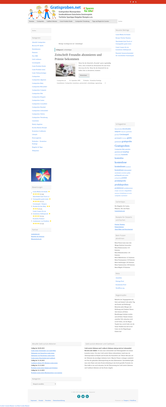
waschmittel (124, 195)
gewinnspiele (118, 138)
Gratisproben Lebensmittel (40, 110)
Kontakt (41, 400)
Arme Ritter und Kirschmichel (124, 229)
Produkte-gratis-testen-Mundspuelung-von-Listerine (46, 373)
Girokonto (124, 138)
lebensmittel (127, 170)
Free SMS (35, 56)
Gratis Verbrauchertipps (39, 73)
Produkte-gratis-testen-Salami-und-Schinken (44, 368)
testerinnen (117, 193)
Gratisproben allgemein (39, 80)
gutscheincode (118, 152)
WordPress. (133, 400)
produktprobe (120, 181)
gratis (129, 138)
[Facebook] (130, 1)
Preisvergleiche (36, 138)
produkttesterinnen (128, 188)
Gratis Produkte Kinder (39, 66)
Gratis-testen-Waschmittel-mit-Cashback (43, 358)
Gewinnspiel (124, 134)
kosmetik (124, 154)
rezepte (116, 190)
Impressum (34, 400)
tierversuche (129, 193)
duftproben (123, 131)
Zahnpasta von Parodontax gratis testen (43, 355)
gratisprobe (127, 141)
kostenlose (121, 162)
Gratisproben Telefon (38, 114)
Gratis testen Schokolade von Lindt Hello (43, 350)
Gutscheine (35, 121)
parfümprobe (118, 175)
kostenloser (128, 166)
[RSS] (136, 1)
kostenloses (76, 83)
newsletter (124, 173)
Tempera (126, 400)
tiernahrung (123, 193)
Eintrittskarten (36, 49)
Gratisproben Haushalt (39, 107)
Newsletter (48, 400)
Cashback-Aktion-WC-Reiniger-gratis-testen (44, 363)
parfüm (128, 173)
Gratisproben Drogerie (39, 97)
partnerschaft (83, 83)
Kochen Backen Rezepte (39, 127)
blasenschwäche (118, 129)
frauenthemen (60, 83)
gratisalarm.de (35, 234)
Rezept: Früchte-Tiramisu (123, 38)
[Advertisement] (77, 35)
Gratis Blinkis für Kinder (40, 191)
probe (123, 175)
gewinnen (117, 134)
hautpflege (126, 152)
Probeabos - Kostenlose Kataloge (92, 80)
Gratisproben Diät (37, 93)
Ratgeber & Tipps (37, 147)
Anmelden (119, 278)
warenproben (118, 195)
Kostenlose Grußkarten (39, 131)
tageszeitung (98, 83)
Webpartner (35, 150)
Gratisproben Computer (39, 90)
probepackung (118, 178)
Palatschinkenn (119, 227)
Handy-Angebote (37, 124)
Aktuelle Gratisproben (38, 42)
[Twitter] (133, 1)
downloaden (126, 129)
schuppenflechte (128, 190)
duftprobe (118, 131)
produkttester (119, 188)
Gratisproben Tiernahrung (40, 117)
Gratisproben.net (61, 80)
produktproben (121, 184)
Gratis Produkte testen (38, 69)
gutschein (127, 149)
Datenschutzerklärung (59, 400)
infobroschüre (118, 154)
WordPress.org (120, 288)
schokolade (121, 190)
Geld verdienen (36, 59)
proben (126, 175)
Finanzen (35, 52)
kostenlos (119, 158)
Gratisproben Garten (38, 100)
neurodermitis (118, 173)
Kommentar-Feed (121, 284)
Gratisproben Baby (37, 83)
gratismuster (118, 141)
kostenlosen (120, 166)
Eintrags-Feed (120, 281)
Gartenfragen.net (120, 211)
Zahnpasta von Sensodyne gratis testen (42, 353)
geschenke (129, 131)
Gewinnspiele (36, 63)
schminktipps (91, 83)
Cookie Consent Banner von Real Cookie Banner (14, 406)
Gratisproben (68, 83)
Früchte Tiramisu (120, 224)
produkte (124, 178)
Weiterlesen (83, 75)
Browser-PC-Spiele (37, 45)
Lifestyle (34, 134)
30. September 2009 (74, 80)
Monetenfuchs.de (36, 239)
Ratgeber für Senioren (37, 236)
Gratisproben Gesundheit (39, 104)
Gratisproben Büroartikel (39, 86)
